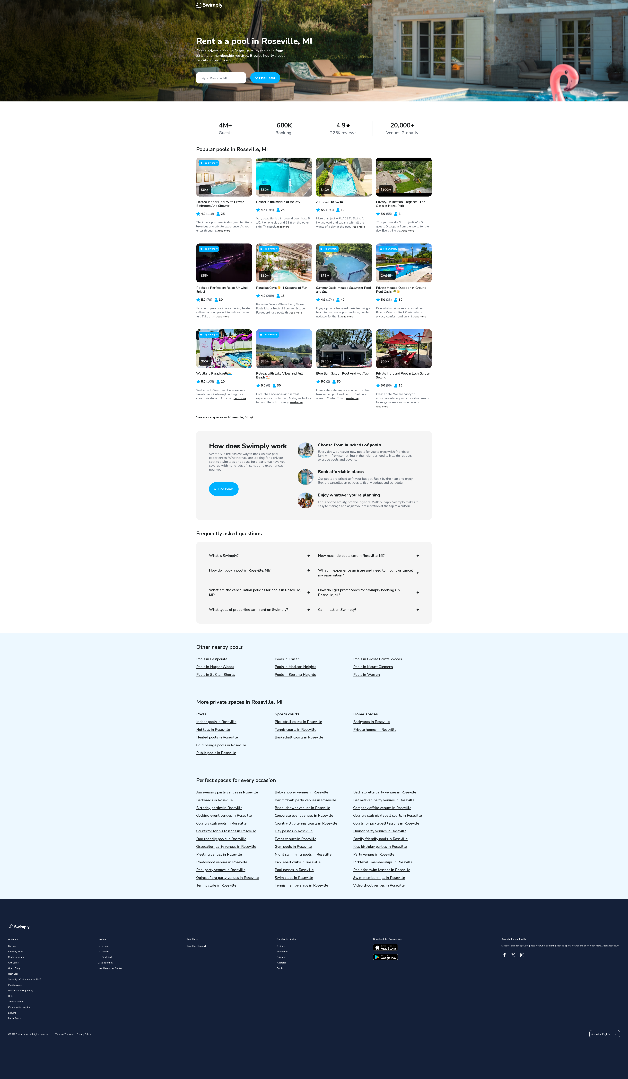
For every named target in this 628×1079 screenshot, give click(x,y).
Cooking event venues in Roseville (224, 815)
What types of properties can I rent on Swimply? (248, 609)
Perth (280, 968)
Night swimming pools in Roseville (303, 854)
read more (224, 231)
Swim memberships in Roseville (379, 877)
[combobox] (221, 77)
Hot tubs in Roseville (213, 729)
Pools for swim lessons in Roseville (381, 869)
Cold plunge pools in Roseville (221, 745)
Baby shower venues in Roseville (301, 792)
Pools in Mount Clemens (373, 666)
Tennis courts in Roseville (295, 729)
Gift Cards (13, 962)
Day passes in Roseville (294, 831)
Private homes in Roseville (374, 729)
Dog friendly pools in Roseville (221, 838)
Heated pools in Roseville (217, 737)
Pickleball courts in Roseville (298, 721)
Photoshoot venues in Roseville (221, 862)
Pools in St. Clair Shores (215, 674)
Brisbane (281, 957)
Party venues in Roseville (373, 854)
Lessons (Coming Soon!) (20, 990)
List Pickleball (105, 957)
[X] (513, 955)
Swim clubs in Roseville (294, 877)
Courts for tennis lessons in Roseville (226, 831)
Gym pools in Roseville (293, 846)
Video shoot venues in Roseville (379, 885)
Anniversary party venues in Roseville (227, 792)
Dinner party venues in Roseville (379, 831)
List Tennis (103, 951)
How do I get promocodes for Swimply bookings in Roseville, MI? (359, 592)
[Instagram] (522, 955)
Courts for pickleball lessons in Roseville (386, 823)
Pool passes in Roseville (294, 869)
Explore (12, 1012)
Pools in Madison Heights (295, 666)
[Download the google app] (385, 957)
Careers (12, 946)
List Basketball (105, 962)
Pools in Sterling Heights (295, 674)
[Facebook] (504, 955)
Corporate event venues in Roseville (304, 815)
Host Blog (13, 973)
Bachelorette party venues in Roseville (384, 792)
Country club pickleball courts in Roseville (387, 815)
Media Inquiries (16, 957)
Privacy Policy (84, 1034)
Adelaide (281, 962)
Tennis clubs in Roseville (216, 885)
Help (10, 996)
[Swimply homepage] (314, 5)
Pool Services (15, 985)
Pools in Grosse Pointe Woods (377, 659)
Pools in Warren (366, 674)
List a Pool (103, 946)
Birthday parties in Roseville (219, 807)
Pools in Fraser (287, 659)
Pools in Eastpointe (211, 659)
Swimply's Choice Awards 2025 (24, 979)
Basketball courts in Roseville (299, 737)
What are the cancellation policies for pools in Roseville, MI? (255, 592)
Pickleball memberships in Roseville (382, 862)
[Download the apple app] (385, 947)
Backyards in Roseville (371, 721)
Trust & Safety (15, 1001)
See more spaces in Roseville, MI (222, 417)
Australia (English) (601, 1034)
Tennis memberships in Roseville (301, 885)
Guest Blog (14, 968)
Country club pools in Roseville (221, 823)
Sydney (281, 946)
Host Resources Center (110, 968)
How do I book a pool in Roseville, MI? (239, 570)
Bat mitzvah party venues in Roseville (383, 800)
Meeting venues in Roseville (219, 854)
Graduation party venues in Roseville (226, 846)
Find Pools (267, 78)
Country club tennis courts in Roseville (306, 823)
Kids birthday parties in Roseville (380, 846)
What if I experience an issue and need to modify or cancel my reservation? (365, 573)
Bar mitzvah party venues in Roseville (305, 800)
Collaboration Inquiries (20, 1007)
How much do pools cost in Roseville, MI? (351, 555)
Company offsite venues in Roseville (382, 807)
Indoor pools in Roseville (216, 721)
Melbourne (282, 951)
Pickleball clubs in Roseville (298, 862)
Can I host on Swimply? (337, 609)
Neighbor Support (196, 946)
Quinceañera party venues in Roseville (227, 877)
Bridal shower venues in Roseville (302, 807)
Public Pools (14, 1018)
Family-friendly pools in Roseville (380, 838)
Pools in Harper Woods (215, 666)
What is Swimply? (223, 555)
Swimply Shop (15, 951)
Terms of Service (64, 1034)
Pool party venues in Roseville (220, 869)
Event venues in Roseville (295, 838)
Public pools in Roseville (216, 752)
